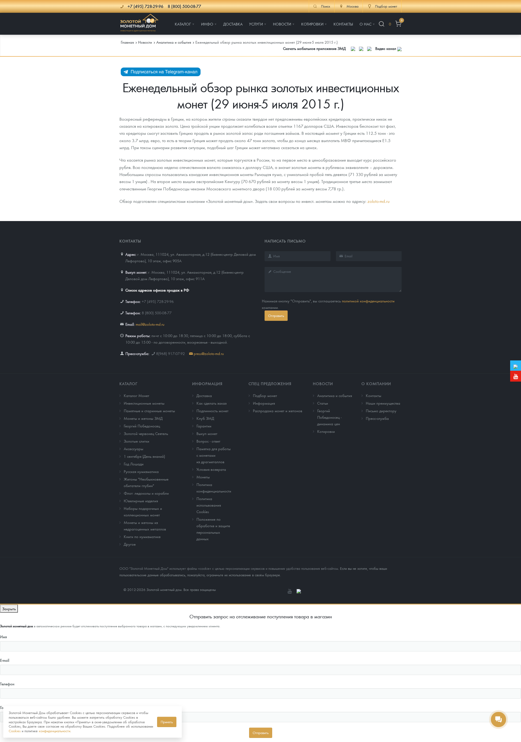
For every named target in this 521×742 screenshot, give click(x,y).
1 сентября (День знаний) (144, 456)
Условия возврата (211, 469)
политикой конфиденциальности (368, 300)
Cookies (15, 730)
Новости (323, 383)
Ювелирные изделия (141, 500)
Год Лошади (134, 463)
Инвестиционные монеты (144, 403)
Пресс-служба (377, 418)
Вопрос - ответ (208, 441)
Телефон (7, 683)
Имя (3, 636)
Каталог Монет (136, 395)
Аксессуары (133, 448)
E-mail (4, 660)
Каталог (128, 383)
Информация (207, 383)
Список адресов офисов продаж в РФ (157, 289)
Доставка (204, 395)
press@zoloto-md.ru (209, 353)
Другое (130, 544)
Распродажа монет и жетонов (277, 410)
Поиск (325, 6)
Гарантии (203, 425)
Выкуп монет (206, 433)
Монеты (203, 476)
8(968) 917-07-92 (170, 353)
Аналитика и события (334, 395)
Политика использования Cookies (208, 505)
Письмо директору (381, 410)
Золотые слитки (136, 441)
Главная (127, 42)
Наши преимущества (383, 403)
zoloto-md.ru (378, 201)
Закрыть (9, 608)
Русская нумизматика (141, 471)
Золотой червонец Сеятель (146, 433)
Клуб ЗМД (205, 418)
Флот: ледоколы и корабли (146, 493)
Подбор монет (265, 395)
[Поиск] (381, 24)
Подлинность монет (212, 410)
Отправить (276, 315)
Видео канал (386, 48)
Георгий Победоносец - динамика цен (329, 417)
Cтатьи (322, 403)
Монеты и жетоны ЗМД (143, 418)
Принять (167, 721)
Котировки (326, 431)
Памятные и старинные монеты (149, 410)
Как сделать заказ (211, 403)
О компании (376, 383)
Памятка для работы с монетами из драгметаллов (213, 455)
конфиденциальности (54, 730)
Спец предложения (270, 383)
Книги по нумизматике (142, 536)
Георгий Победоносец (142, 425)
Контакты (373, 395)
